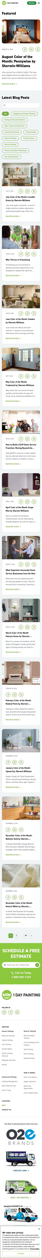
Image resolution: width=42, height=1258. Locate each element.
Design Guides (31, 132)
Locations (6, 1101)
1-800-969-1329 (21, 977)
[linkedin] (17, 1012)
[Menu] (38, 3)
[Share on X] (37, 49)
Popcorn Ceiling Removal (7, 1054)
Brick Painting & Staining (29, 1037)
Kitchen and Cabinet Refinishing (15, 151)
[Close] (39, 1229)
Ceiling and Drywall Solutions (14, 120)
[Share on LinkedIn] (31, 49)
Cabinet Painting (7, 1040)
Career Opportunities (31, 1093)
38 (25, 936)
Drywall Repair (7, 1049)
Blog (4, 1105)
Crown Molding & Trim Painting (31, 1044)
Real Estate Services (9, 1086)
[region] (21, 1242)
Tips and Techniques (11, 157)
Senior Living (6, 1090)
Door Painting (6, 1044)
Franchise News (28, 138)
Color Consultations (30, 1077)
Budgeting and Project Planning (24, 114)
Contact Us (6, 1110)
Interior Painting (10, 144)
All (5, 114)
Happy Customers (30, 1082)
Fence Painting (29, 1054)
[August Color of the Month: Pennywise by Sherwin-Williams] (21, 31)
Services (5, 1027)
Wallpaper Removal (8, 1060)
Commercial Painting (11, 132)
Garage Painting (29, 1058)
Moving (4, 1065)
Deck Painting (28, 1049)
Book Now (32, 3)
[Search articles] (4, 105)
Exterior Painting (10, 138)
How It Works (29, 1073)
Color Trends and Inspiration (14, 126)
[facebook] (10, 1012)
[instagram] (4, 1012)
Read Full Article (8, 84)
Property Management (9, 1081)
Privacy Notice (34, 1249)
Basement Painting (8, 1036)
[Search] (37, 965)
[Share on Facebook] (24, 49)
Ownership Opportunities (28, 1087)
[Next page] (31, 935)
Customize (21, 1254)
